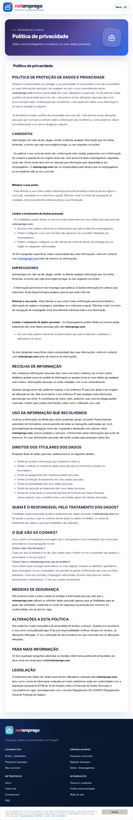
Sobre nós (10, 788)
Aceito (115, 812)
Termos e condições (81, 783)
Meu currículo (12, 768)
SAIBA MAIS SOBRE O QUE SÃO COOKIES (43, 816)
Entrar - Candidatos (15, 756)
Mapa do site (77, 794)
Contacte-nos (12, 794)
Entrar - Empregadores (82, 768)
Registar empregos (80, 762)
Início (8, 783)
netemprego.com (28, 258)
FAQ (7, 800)
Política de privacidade (82, 788)
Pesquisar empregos (16, 762)
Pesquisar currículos (81, 756)
